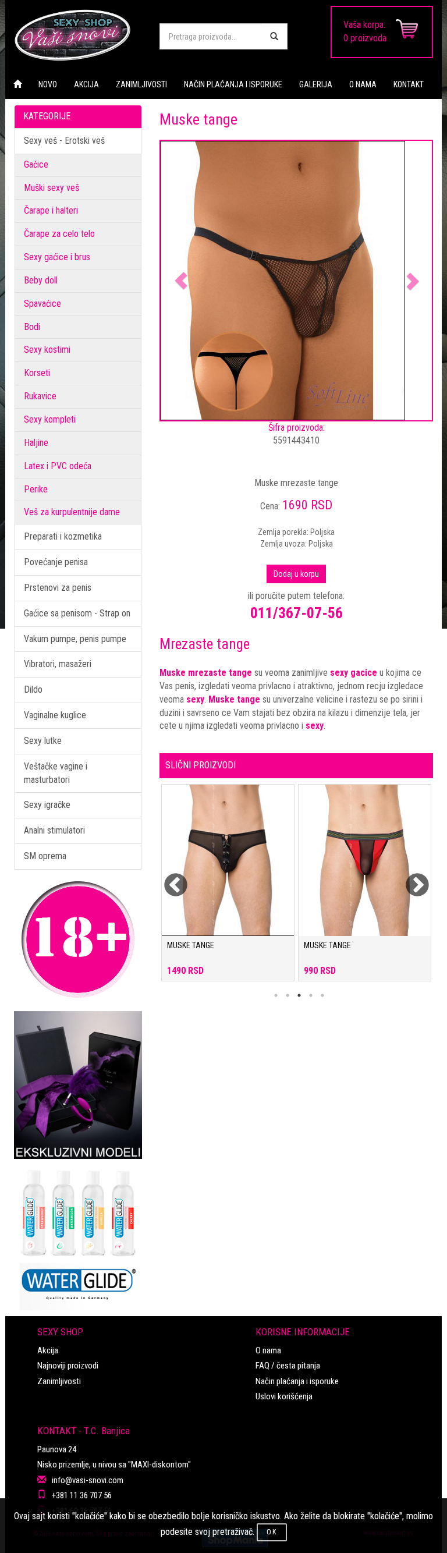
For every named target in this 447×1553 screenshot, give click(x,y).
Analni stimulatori (54, 830)
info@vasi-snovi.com (87, 1480)
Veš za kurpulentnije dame (72, 511)
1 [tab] (276, 995)
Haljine (36, 442)
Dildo (33, 689)
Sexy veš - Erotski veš (64, 140)
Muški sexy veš (51, 187)
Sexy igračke (47, 804)
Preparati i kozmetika (63, 536)
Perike (36, 489)
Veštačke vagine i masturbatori (55, 773)
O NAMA (363, 84)
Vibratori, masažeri (57, 663)
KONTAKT (408, 84)
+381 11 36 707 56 (82, 1495)
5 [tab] (322, 995)
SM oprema (45, 855)
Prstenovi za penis (57, 587)
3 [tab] (299, 995)
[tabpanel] (227, 888)
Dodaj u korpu (296, 574)
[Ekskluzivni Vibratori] (78, 1085)
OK (272, 1532)
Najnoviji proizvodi (67, 1365)
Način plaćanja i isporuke (297, 1381)
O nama (268, 1350)
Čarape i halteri (51, 210)
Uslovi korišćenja (284, 1396)
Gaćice (36, 164)
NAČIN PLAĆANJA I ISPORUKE (233, 84)
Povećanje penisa (56, 562)
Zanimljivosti (59, 1381)
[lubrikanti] (78, 1234)
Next (410, 878)
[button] (181, 280)
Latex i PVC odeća (57, 465)
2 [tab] (287, 995)
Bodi (32, 326)
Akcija (47, 1350)
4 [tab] (311, 995)
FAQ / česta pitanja (288, 1365)
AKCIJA (86, 84)
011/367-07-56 (296, 613)
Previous (168, 878)
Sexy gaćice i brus (57, 257)
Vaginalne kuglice (55, 715)
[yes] (274, 36)
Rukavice (40, 396)
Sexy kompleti (50, 419)
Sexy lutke (43, 740)
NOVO (47, 84)
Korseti (37, 372)
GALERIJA (315, 84)
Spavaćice (42, 303)
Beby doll (41, 280)
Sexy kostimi (47, 349)
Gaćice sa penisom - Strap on (77, 613)
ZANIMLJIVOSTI (141, 84)
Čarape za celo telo (59, 233)
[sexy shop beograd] (78, 35)
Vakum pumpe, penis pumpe (75, 638)
